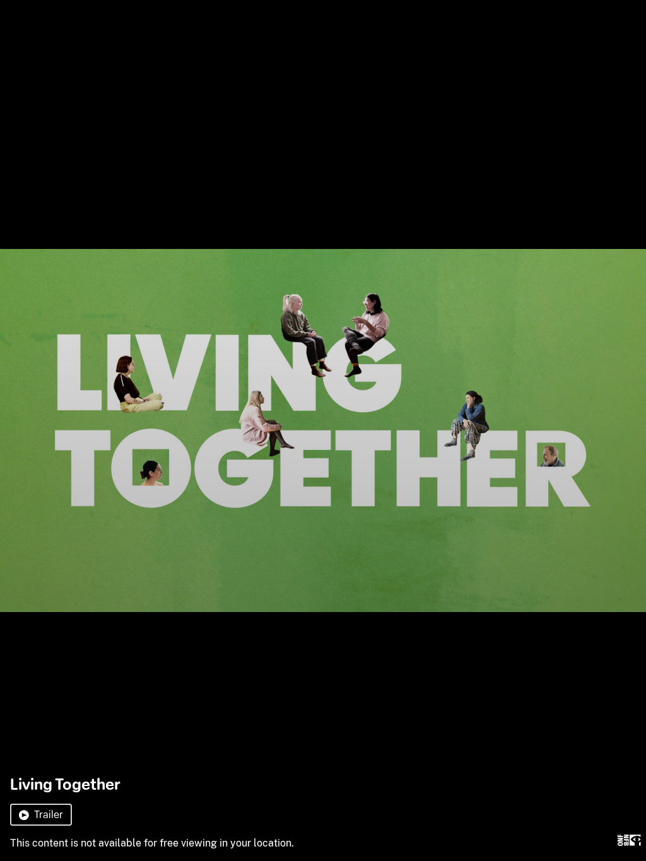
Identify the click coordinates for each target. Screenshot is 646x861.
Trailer (48, 815)
